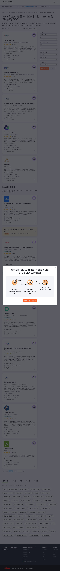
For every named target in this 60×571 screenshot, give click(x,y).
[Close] (55, 267)
